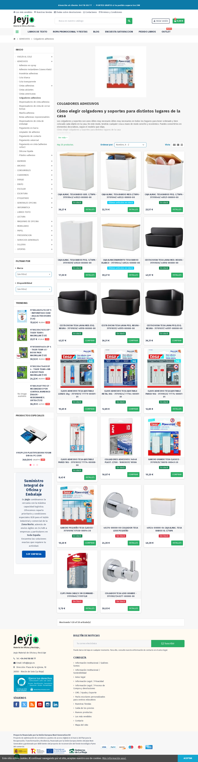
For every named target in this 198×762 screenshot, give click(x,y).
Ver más (63, 137)
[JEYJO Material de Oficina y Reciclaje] (24, 21)
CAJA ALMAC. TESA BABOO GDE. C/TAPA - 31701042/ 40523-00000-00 (77, 196)
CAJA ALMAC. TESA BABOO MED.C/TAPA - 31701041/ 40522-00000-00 (121, 196)
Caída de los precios (84, 708)
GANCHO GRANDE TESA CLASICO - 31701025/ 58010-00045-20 (164, 461)
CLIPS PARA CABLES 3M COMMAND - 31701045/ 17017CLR (77, 594)
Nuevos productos (83, 712)
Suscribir (169, 643)
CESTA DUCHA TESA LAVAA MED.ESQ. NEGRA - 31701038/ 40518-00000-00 (77, 327)
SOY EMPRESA (33, 554)
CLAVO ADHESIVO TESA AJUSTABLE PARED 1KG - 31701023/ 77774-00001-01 (164, 394)
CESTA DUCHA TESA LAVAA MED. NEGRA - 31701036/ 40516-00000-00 (164, 261)
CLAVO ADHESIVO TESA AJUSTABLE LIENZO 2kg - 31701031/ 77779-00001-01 (77, 394)
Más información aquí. (114, 758)
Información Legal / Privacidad (89, 681)
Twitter (24, 704)
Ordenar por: (106, 145)
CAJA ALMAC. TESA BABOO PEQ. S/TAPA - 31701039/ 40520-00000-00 (77, 261)
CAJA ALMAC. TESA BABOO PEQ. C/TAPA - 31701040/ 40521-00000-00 (164, 196)
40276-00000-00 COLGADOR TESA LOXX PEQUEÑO (120, 529)
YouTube (40, 704)
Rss (32, 704)
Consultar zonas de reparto (28, 569)
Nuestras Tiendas (83, 704)
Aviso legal (80, 677)
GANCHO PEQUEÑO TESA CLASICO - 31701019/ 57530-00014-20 (77, 529)
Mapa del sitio (81, 725)
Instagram (48, 704)
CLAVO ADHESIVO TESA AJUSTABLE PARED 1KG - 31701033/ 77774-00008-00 (77, 462)
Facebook (16, 704)
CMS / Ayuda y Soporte (86, 692)
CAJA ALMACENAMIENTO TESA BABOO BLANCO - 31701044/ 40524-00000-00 (120, 261)
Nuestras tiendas (43, 12)
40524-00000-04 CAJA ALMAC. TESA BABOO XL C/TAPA (164, 529)
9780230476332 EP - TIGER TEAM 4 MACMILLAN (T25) (40, 333)
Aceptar (188, 758)
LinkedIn (55, 704)
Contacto (79, 721)
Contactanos (91, 12)
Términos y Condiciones (110, 12)
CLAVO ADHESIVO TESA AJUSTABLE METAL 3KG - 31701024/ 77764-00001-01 (121, 394)
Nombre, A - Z (122, 145)
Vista (167, 145)
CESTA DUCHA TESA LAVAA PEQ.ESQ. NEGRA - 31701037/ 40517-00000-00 (164, 327)
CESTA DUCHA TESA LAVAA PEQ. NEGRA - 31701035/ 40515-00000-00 (120, 327)
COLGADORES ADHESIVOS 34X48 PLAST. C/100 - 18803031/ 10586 (121, 461)
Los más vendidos (22, 12)
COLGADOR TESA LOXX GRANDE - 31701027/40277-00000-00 (121, 594)
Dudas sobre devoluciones (68, 12)
